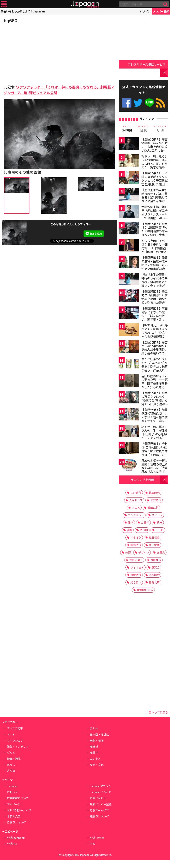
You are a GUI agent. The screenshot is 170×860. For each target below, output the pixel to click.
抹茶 (128, 552)
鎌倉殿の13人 (145, 590)
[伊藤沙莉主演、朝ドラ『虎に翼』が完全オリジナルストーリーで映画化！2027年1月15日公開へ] (129, 212)
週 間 (143, 128)
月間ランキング (16, 822)
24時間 (127, 128)
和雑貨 (94, 747)
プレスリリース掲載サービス (146, 64)
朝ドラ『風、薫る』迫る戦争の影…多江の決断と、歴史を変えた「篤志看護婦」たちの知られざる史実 (154, 165)
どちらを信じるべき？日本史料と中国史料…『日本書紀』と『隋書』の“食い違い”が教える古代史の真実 (154, 249)
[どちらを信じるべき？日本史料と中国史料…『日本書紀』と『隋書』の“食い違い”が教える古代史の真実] (129, 246)
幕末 (159, 522)
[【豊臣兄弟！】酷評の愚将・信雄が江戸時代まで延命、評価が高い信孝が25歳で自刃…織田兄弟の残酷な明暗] (129, 263)
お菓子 (145, 522)
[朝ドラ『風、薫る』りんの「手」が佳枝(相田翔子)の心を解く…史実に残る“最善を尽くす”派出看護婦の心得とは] (129, 432)
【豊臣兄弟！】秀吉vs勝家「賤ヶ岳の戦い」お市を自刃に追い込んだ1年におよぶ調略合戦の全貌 (154, 146)
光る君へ (135, 582)
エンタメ (95, 759)
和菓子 (94, 753)
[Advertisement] (33, 53)
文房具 (161, 552)
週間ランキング (99, 816)
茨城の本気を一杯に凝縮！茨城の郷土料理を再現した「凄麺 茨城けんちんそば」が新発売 (154, 467)
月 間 (160, 128)
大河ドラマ (136, 500)
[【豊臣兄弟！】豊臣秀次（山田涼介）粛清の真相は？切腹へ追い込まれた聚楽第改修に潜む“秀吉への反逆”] (129, 296)
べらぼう (135, 537)
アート (11, 734)
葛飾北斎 (154, 582)
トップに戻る (159, 712)
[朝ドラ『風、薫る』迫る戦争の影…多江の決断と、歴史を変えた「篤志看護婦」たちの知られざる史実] (129, 161)
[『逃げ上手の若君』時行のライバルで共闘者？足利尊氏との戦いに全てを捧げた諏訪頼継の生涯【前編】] (129, 195)
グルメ (11, 753)
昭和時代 (154, 575)
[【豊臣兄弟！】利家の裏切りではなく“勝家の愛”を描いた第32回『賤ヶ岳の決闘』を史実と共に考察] (129, 398)
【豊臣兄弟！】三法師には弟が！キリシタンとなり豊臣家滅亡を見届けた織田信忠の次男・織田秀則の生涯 (154, 182)
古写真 (11, 771)
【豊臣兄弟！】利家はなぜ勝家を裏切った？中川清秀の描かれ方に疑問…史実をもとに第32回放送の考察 (154, 233)
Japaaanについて (100, 792)
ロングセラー (136, 515)
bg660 (10, 20)
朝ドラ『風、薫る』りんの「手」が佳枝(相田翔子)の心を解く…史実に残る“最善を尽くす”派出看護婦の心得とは (154, 435)
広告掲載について (18, 798)
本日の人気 (14, 816)
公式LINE (149, 103)
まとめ (94, 728)
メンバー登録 (161, 11)
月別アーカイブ (99, 810)
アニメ (136, 508)
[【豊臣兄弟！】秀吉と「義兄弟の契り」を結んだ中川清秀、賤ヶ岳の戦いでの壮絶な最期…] (129, 347)
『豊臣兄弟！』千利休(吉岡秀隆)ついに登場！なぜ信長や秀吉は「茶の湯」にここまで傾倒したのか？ (154, 452)
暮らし (11, 765)
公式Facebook (126, 103)
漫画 (129, 530)
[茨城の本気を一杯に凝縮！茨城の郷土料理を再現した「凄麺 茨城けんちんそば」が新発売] (129, 466)
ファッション (15, 740)
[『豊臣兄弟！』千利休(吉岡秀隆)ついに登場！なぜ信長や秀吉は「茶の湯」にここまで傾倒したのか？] (129, 449)
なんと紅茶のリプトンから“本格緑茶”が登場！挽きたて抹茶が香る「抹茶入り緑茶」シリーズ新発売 (154, 366)
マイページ (14, 804)
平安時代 (155, 500)
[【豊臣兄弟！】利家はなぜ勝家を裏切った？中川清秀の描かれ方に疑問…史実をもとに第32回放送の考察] (129, 229)
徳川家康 (154, 545)
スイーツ (157, 515)
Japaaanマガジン (100, 786)
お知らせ (12, 792)
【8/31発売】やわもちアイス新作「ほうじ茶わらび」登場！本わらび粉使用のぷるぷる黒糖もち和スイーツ (154, 334)
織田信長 (154, 537)
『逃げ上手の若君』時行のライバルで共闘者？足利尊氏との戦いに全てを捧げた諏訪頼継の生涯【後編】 (154, 283)
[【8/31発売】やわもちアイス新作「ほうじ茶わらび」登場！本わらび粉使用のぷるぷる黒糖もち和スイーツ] (129, 330)
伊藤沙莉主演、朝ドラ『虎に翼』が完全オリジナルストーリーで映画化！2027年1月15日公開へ (154, 214)
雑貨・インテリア (18, 747)
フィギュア (137, 567)
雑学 (130, 522)
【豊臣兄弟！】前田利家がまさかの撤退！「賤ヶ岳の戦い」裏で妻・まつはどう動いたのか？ (154, 315)
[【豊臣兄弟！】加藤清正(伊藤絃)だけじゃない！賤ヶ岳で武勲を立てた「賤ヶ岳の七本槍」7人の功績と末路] (129, 415)
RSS (160, 103)
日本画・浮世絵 (99, 734)
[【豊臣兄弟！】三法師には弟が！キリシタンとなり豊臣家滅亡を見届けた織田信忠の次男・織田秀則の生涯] (129, 178)
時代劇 (144, 530)
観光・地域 (14, 759)
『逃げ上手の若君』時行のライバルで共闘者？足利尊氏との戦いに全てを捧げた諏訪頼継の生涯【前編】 (154, 199)
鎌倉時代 (135, 575)
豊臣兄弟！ (136, 560)
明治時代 (135, 545)
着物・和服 (96, 740)
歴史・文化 (96, 765)
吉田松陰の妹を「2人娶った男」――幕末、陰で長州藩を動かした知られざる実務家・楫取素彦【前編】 (154, 385)
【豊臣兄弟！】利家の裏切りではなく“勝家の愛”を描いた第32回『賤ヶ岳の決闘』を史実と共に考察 (154, 402)
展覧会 (156, 567)
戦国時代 (154, 493)
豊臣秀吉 (155, 560)
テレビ (159, 530)
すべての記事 (15, 728)
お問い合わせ (98, 798)
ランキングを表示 (142, 479)
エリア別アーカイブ (19, 810)
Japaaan (85, 4)
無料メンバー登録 (101, 804)
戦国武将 (153, 508)
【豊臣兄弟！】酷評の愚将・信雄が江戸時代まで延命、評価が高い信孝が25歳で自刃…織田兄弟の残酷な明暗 (154, 266)
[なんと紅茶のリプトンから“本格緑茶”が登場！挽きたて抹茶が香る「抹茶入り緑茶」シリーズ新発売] (129, 364)
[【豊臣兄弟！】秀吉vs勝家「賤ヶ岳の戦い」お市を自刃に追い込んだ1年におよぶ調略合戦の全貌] (129, 144)
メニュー (4, 4)
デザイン (143, 552)
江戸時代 (135, 493)
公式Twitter (138, 103)
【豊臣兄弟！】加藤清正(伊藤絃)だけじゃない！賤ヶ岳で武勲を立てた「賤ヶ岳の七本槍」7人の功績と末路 (154, 418)
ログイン (145, 11)
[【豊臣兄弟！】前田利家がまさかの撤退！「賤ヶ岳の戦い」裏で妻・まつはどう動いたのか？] (129, 313)
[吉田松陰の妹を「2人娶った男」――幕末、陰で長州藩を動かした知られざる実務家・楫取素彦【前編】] (129, 381)
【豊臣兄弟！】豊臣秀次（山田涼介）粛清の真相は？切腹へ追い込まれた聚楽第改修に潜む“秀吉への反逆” (154, 300)
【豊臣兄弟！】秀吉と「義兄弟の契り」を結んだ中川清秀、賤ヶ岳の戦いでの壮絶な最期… (154, 349)
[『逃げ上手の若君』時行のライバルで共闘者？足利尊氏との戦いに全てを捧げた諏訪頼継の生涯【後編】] (129, 280)
